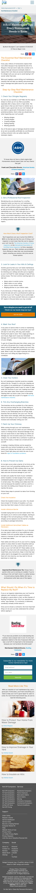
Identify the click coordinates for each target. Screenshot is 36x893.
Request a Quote (7, 817)
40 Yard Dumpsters (8, 803)
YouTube (14, 857)
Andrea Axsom (8, 753)
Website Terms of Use (9, 830)
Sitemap (5, 855)
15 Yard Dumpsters (8, 797)
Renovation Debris (23, 795)
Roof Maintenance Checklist (9, 11)
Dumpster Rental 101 (8, 826)
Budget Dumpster (19, 870)
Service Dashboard (8, 820)
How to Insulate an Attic (13, 774)
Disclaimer (23, 869)
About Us (5, 846)
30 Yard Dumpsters (8, 801)
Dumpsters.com (11, 873)
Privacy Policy (6, 832)
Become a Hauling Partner (10, 824)
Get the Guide (18, 314)
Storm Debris (21, 797)
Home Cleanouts (22, 793)
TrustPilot (21, 862)
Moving (19, 799)
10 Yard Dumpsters (8, 793)
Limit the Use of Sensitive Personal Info (14, 838)
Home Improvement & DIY (8, 8)
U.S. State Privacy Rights (10, 834)
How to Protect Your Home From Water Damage (17, 721)
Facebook (15, 849)
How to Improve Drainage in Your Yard (17, 748)
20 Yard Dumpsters (8, 799)
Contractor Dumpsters (24, 801)
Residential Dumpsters (24, 791)
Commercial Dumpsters (24, 803)
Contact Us (6, 849)
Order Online (6, 815)
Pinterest (14, 846)
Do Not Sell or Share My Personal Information (18, 889)
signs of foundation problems (16, 453)
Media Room (6, 853)
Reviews (5, 851)
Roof (19, 8)
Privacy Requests (7, 836)
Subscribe (18, 677)
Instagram (15, 851)
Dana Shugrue (8, 726)
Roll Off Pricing (7, 807)
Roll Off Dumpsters (8, 791)
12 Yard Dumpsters (8, 795)
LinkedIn (14, 853)
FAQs (4, 828)
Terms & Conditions (23, 805)
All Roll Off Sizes (7, 805)
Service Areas (6, 822)
